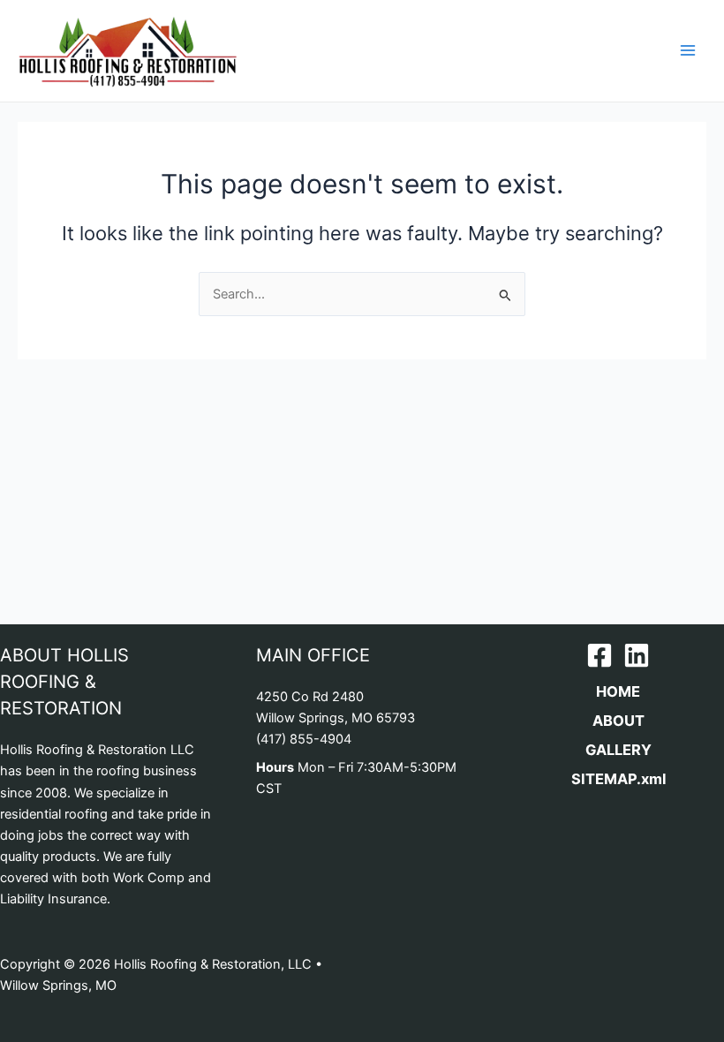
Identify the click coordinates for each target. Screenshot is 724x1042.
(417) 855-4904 (303, 739)
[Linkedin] (636, 655)
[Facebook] (599, 655)
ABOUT (618, 720)
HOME (618, 691)
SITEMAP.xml (618, 779)
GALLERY (618, 750)
